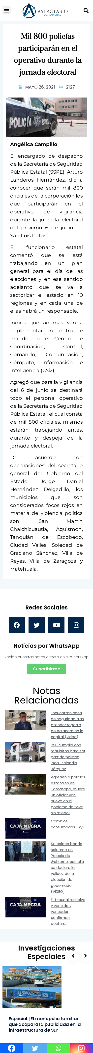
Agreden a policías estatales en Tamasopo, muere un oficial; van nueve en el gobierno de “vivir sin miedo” (68, 794)
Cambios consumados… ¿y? (67, 824)
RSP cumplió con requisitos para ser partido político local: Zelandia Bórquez (68, 756)
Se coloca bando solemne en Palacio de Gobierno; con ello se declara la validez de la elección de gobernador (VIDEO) (67, 867)
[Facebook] (17, 625)
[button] (6, 10)
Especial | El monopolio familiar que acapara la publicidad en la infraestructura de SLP (45, 1024)
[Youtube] (56, 625)
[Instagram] (76, 625)
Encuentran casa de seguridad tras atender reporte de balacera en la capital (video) (67, 724)
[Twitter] (37, 625)
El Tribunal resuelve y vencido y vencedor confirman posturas (68, 911)
